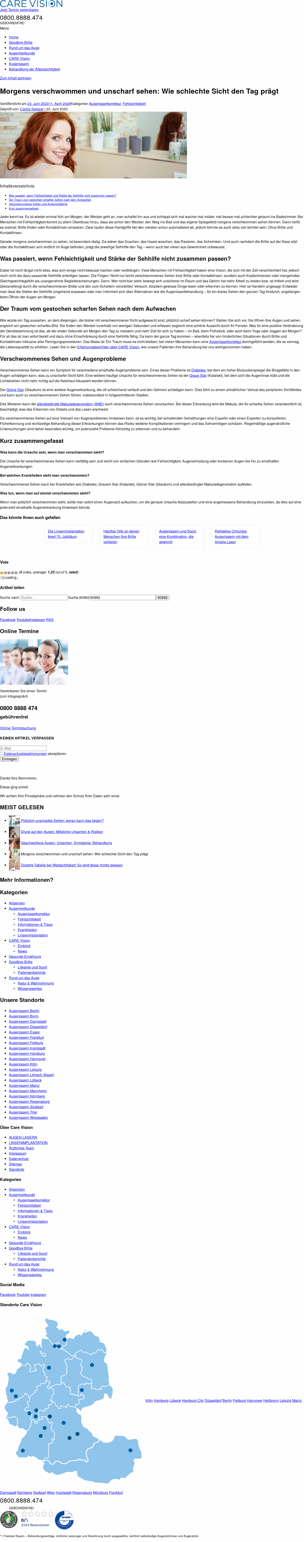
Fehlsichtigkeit (134, 103)
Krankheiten (27, 929)
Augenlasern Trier (23, 1112)
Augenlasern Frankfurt (26, 1037)
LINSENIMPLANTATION (28, 1142)
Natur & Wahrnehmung (36, 983)
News (22, 951)
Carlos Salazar (32, 108)
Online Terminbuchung (18, 728)
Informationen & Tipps (35, 924)
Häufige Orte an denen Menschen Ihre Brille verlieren (121, 536)
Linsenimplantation (33, 935)
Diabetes (198, 370)
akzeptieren (35, 753)
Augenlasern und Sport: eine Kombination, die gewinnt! (178, 536)
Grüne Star (15, 389)
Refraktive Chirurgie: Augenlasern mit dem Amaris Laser (231, 536)
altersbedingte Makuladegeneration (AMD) (70, 403)
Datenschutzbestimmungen (25, 753)
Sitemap (15, 1164)
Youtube (23, 619)
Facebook (8, 619)
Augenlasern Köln (23, 1064)
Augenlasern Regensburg (29, 1101)
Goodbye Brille (20, 42)
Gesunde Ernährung (25, 956)
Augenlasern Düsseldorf (28, 1026)
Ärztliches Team (21, 1147)
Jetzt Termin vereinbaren (19, 9)
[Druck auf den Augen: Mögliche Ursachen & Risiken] (14, 831)
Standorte (16, 1169)
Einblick (24, 945)
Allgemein (17, 903)
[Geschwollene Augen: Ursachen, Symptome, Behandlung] (14, 842)
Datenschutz (19, 1158)
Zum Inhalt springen (15, 78)
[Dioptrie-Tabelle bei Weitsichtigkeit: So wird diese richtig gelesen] (14, 865)
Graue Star (198, 375)
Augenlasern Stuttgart (26, 1106)
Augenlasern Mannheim (28, 1090)
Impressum (17, 1153)
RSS (50, 619)
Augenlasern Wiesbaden (28, 1117)
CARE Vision (19, 58)
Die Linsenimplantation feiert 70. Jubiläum (66, 534)
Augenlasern (19, 63)
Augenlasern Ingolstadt (27, 1048)
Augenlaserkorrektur (105, 103)
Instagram (37, 619)
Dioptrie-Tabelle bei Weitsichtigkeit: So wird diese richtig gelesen (72, 865)
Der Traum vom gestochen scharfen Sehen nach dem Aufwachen (50, 200)
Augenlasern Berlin (24, 1010)
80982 (84, 597)
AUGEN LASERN (23, 1137)
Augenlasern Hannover (27, 1058)
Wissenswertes (30, 988)
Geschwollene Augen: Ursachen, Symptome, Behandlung (66, 842)
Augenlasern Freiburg (26, 1042)
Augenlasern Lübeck (25, 1080)
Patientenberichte (32, 972)
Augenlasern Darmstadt (27, 1021)
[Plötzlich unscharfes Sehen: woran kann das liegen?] (14, 820)
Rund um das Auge (24, 47)
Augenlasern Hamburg (27, 1053)
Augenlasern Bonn (24, 1016)
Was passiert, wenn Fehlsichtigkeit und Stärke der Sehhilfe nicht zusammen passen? (62, 195)
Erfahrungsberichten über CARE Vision (108, 346)
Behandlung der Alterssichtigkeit (34, 69)
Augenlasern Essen (24, 1032)
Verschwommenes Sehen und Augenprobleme (38, 204)
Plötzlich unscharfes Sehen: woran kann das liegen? (62, 820)
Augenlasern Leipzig (25, 1069)
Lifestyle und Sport (32, 967)
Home (13, 37)
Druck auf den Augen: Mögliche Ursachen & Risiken (62, 831)
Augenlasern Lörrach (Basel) (31, 1074)
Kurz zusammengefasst (24, 208)
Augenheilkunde (22, 53)
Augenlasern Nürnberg (27, 1096)
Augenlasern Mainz (24, 1085)
